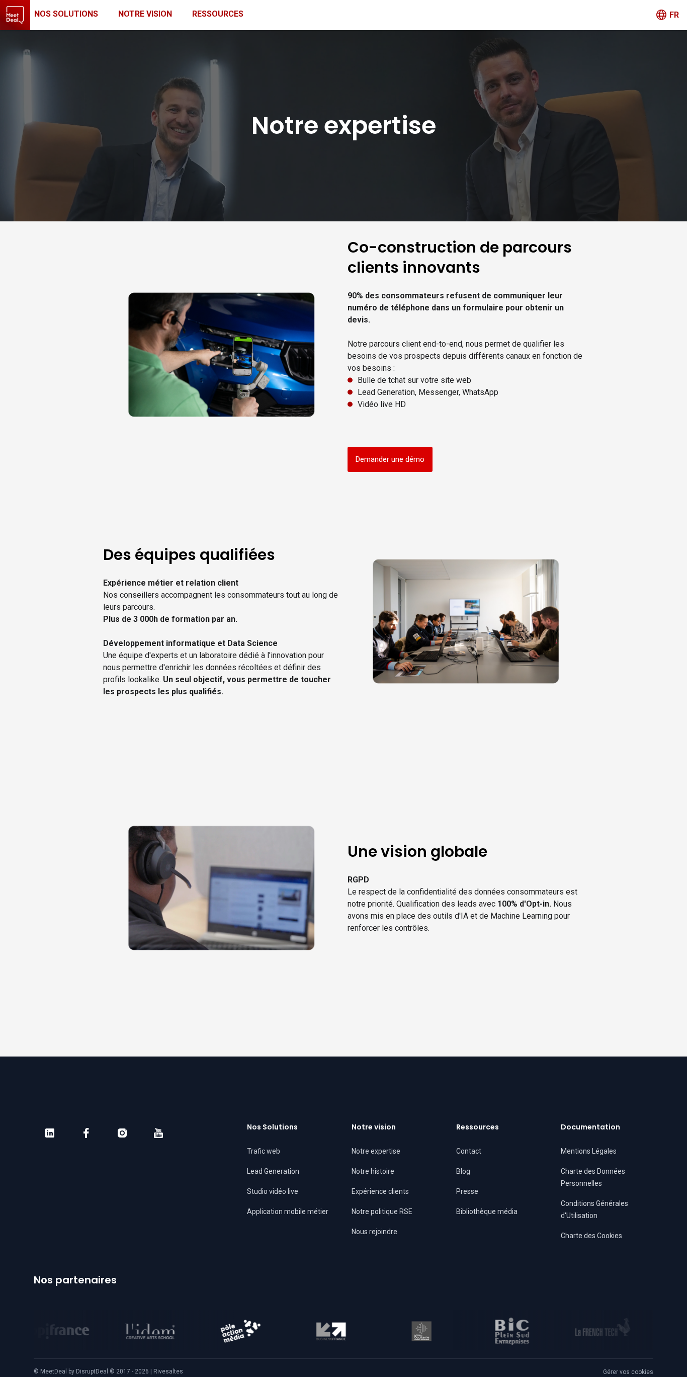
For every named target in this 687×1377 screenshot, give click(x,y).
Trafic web (263, 1151)
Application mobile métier (287, 1211)
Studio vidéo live (272, 1191)
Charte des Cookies (591, 1236)
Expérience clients (380, 1191)
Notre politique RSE (382, 1211)
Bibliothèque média (487, 1211)
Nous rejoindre (374, 1232)
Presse (467, 1191)
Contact (468, 1151)
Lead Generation (273, 1171)
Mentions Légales (589, 1151)
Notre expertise (376, 1151)
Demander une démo (390, 459)
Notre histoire (373, 1171)
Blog (463, 1171)
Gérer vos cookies (628, 1371)
